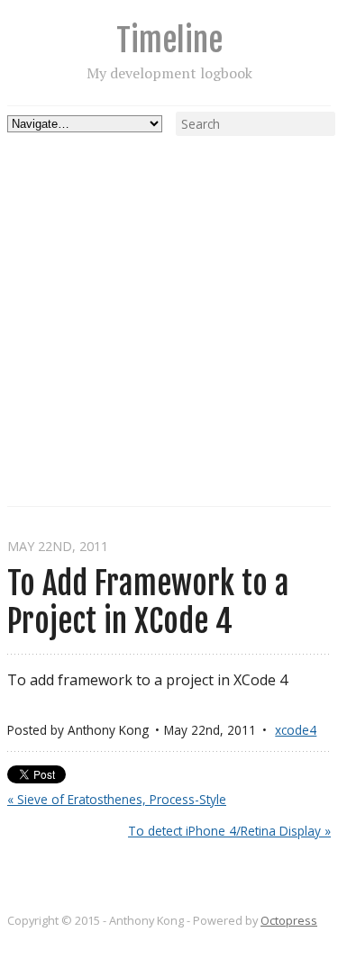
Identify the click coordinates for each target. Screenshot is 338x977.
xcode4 (295, 729)
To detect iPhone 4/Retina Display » (229, 830)
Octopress (288, 920)
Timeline (169, 40)
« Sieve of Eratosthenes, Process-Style (116, 799)
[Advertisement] (169, 305)
